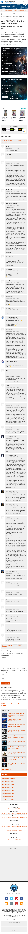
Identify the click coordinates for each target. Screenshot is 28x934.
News (22, 905)
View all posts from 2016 (8, 778)
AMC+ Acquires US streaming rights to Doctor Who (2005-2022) (16, 725)
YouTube (16, 905)
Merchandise (21, 900)
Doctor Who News (8, 10)
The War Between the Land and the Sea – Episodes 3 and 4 (16, 747)
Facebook (6, 900)
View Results (12, 71)
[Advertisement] (14, 865)
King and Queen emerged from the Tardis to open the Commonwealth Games (16, 715)
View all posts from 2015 (8, 781)
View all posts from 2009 (8, 799)
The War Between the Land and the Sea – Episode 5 (16, 742)
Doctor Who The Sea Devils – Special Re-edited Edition (17, 758)
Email (2, 678)
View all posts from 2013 (8, 787)
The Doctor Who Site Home (14, 922)
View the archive (6, 769)
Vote (5, 71)
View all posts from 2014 (8, 784)
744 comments (18, 14)
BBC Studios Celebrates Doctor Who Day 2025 (16, 764)
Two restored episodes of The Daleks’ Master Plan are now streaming (17, 731)
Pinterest (16, 900)
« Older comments (7, 140)
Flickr (11, 905)
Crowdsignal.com (13, 72)
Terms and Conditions (14, 925)
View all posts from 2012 (8, 790)
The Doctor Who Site (14, 893)
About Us (14, 930)
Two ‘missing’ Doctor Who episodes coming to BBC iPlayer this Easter (16, 736)
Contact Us (14, 927)
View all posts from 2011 (8, 793)
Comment (4, 657)
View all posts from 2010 (8, 796)
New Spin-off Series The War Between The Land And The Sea (14, 813)
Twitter (11, 900)
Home (2, 10)
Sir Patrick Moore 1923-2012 (14, 808)
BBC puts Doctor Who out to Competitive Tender (14, 720)
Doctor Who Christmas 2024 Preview (14, 830)
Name (2, 674)
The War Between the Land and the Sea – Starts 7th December (16, 753)
